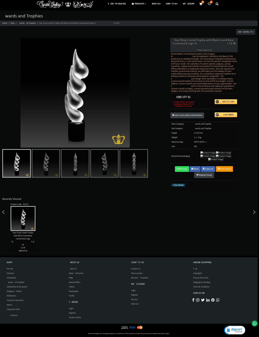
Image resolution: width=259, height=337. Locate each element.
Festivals (10, 273)
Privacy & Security (200, 278)
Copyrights (197, 273)
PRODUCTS (139, 4)
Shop (12, 23)
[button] (234, 330)
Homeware (11, 278)
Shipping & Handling (201, 282)
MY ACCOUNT (189, 4)
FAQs (195, 269)
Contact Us (135, 269)
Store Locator (137, 273)
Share (196, 169)
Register (72, 313)
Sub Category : (177, 128)
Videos (71, 287)
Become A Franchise (139, 278)
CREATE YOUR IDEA (118, 4)
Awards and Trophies (27, 23)
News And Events (76, 273)
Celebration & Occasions (17, 287)
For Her (10, 269)
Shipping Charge (205, 175)
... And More (12, 315)
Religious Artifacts (14, 291)
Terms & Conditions (201, 287)
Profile (71, 296)
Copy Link (209, 169)
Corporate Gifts (13, 309)
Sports (9, 305)
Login (71, 308)
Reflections (11, 296)
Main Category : (178, 124)
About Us (73, 269)
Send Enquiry (225, 169)
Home (4, 23)
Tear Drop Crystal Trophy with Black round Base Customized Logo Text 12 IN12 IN (22, 242)
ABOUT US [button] (155, 4)
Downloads (73, 291)
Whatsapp (183, 169)
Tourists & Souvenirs (15, 300)
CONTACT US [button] (171, 4)
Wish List (134, 304)
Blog (71, 278)
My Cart (134, 299)
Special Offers (74, 282)
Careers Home (75, 317)
